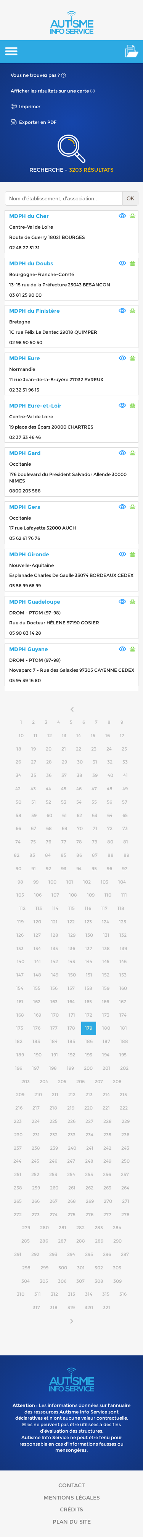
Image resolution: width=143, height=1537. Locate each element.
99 (36, 882)
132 (123, 935)
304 (25, 1281)
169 (37, 1015)
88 (111, 855)
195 (123, 1055)
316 (123, 1294)
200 (88, 1068)
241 (89, 1148)
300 (62, 1268)
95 (94, 868)
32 (109, 762)
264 (125, 1188)
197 (35, 1068)
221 (106, 1108)
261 (72, 1188)
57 (124, 802)
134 (37, 948)
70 (80, 828)
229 (126, 1121)
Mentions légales (71, 1497)
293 (53, 1254)
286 (44, 1241)
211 (55, 1094)
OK (130, 198)
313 (71, 1294)
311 (37, 1294)
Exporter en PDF (37, 122)
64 (109, 815)
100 (52, 882)
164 (71, 1001)
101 (69, 882)
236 (125, 1134)
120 (37, 921)
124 (105, 921)
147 (20, 975)
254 (71, 1174)
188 (124, 1041)
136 (71, 948)
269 (90, 1201)
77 (63, 842)
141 (37, 961)
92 (48, 868)
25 (124, 749)
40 (110, 775)
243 (125, 1148)
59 (34, 815)
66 (18, 828)
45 (63, 788)
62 (79, 815)
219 (70, 1108)
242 (107, 1148)
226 (71, 1121)
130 (89, 935)
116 (88, 908)
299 (44, 1268)
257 (125, 1174)
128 (54, 935)
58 (18, 815)
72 (109, 828)
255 (89, 1174)
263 (107, 1188)
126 (20, 935)
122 (71, 921)
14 (78, 735)
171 (72, 1015)
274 (54, 1214)
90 (18, 868)
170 (55, 1015)
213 (89, 1094)
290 (117, 1241)
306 (62, 1281)
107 (55, 895)
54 (79, 802)
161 (20, 1001)
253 (53, 1174)
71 (95, 828)
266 (36, 1201)
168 (20, 1015)
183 (36, 1041)
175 (19, 1028)
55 (94, 802)
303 (117, 1268)
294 (71, 1254)
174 (123, 1015)
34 (18, 775)
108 (73, 895)
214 (106, 1094)
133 (20, 948)
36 (48, 775)
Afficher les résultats (50, 91)
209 (20, 1094)
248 (89, 1161)
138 (106, 948)
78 (79, 842)
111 (124, 895)
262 (89, 1188)
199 (70, 1068)
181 (123, 1028)
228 (107, 1121)
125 (122, 921)
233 (71, 1134)
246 (53, 1161)
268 (71, 1201)
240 (72, 1148)
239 (54, 1148)
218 (53, 1108)
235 (107, 1134)
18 (18, 749)
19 (33, 749)
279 (26, 1227)
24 (109, 749)
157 (71, 988)
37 (64, 775)
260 (54, 1188)
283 (99, 1227)
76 (48, 842)
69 (64, 828)
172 (88, 1015)
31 (95, 762)
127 (37, 935)
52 (48, 802)
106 (38, 895)
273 (36, 1214)
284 (117, 1227)
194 (105, 1055)
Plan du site (72, 1521)
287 (62, 1241)
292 (35, 1254)
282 (80, 1227)
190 (38, 1055)
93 (63, 868)
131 (106, 935)
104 (122, 882)
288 (80, 1241)
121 (54, 921)
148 (37, 975)
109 (91, 895)
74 (18, 842)
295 (89, 1254)
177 (54, 1028)
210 (38, 1094)
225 (54, 1121)
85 (63, 855)
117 (104, 908)
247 (71, 1161)
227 (89, 1121)
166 (105, 1001)
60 (49, 815)
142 (54, 961)
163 (54, 1001)
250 (125, 1161)
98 (20, 882)
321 (106, 1307)
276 (89, 1214)
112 (22, 908)
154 (19, 988)
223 (18, 1121)
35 (33, 775)
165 (88, 1001)
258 (18, 1188)
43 (33, 788)
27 (33, 762)
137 (88, 948)
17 (122, 735)
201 (106, 1068)
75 (33, 842)
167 (122, 1001)
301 (81, 1268)
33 (125, 762)
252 (35, 1174)
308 (99, 1281)
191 (54, 1055)
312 (54, 1294)
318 (54, 1307)
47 (94, 788)
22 (78, 749)
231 (36, 1134)
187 (106, 1041)
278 (125, 1214)
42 (18, 788)
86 (79, 855)
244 (17, 1161)
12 (49, 735)
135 (54, 948)
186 (89, 1041)
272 (18, 1214)
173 (105, 1015)
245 (35, 1161)
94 (79, 868)
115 (71, 908)
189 (20, 1055)
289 (99, 1241)
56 (109, 802)
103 (104, 882)
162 (36, 1001)
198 (53, 1068)
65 (125, 815)
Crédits (71, 1509)
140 (20, 961)
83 (32, 855)
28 (49, 762)
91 (33, 868)
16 (107, 735)
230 (18, 1134)
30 (80, 762)
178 (71, 1028)
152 (105, 975)
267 (54, 1201)
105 (20, 895)
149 (54, 975)
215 (123, 1094)
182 (18, 1041)
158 (88, 988)
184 (54, 1041)
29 (64, 762)
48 (109, 788)
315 (105, 1294)
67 (33, 828)
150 (72, 975)
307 (80, 1281)
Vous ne (35, 75)
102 (87, 882)
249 (107, 1161)
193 (88, 1055)
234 (89, 1134)
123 (88, 921)
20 (48, 749)
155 (36, 988)
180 (106, 1028)
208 (117, 1081)
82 (16, 855)
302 (99, 1268)
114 (55, 908)
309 (117, 1281)
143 (71, 961)
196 (18, 1068)
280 (44, 1227)
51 (33, 802)
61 (64, 815)
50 (18, 802)
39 (95, 775)
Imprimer (29, 106)
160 (123, 988)
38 (79, 775)
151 (89, 975)
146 (123, 961)
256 (107, 1174)
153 (123, 975)
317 (36, 1307)
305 (44, 1281)
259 (36, 1188)
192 (71, 1055)
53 (63, 802)
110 (107, 895)
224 (36, 1121)
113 (38, 908)
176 (36, 1028)
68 (49, 828)
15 (93, 735)
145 (105, 961)
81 (125, 842)
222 (124, 1108)
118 (120, 908)
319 (71, 1307)
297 (125, 1254)
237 (18, 1148)
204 (44, 1081)
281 (62, 1227)
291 (17, 1254)
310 (20, 1294)
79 (94, 842)
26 (18, 762)
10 (21, 735)
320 (89, 1307)
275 (71, 1214)
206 (80, 1081)
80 (110, 842)
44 (48, 788)
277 (107, 1214)
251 (17, 1174)
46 (79, 788)
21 (63, 749)
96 (109, 868)
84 (48, 855)
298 (26, 1268)
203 (25, 1081)
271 (125, 1201)
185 (71, 1041)
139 (123, 948)
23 (93, 749)
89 (126, 855)
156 (54, 988)
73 (125, 828)
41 (125, 775)
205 (62, 1081)
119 (20, 921)
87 (95, 855)
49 (125, 788)
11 (35, 735)
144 (88, 961)
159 (105, 988)
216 (18, 1108)
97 (124, 868)
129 (72, 935)
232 (54, 1134)
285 (25, 1241)
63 (94, 815)
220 (88, 1108)
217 (36, 1108)
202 (124, 1068)
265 (18, 1201)
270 (108, 1201)
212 (72, 1094)
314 (88, 1294)
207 (99, 1081)
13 (64, 735)
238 (36, 1148)
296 (107, 1254)
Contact (71, 1485)
